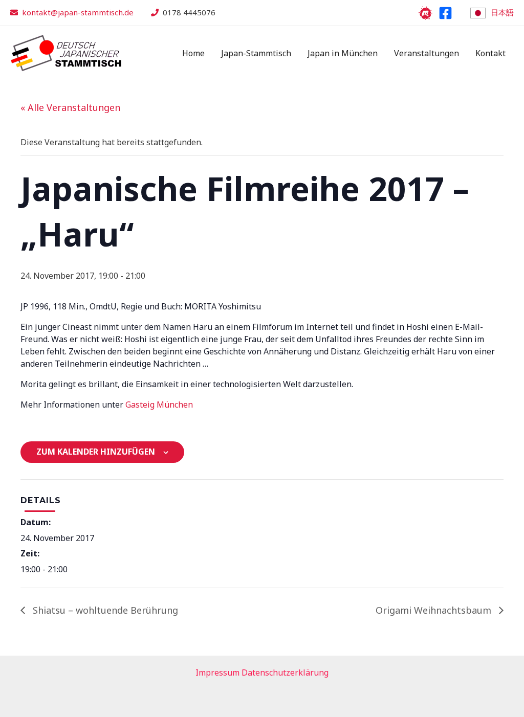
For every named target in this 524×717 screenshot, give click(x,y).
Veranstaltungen (426, 53)
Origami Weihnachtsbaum (435, 610)
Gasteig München (159, 404)
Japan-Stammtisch (256, 53)
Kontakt (490, 53)
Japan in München (343, 53)
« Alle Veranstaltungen (70, 107)
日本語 (502, 12)
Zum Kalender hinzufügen (95, 451)
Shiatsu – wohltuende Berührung (104, 610)
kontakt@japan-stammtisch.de (78, 12)
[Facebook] (445, 13)
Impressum (217, 672)
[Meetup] (425, 13)
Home (193, 53)
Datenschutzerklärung (285, 672)
